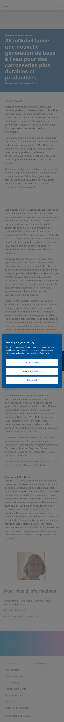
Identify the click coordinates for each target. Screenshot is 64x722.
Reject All (32, 380)
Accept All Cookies (32, 371)
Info (47, 353)
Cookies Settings (32, 362)
